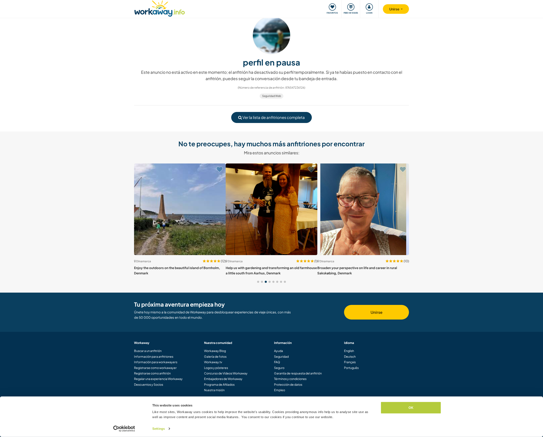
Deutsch (350, 356)
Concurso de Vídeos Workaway (226, 373)
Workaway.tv (213, 362)
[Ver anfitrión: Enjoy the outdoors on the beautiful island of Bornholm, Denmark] (180, 209)
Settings (158, 428)
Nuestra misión (214, 390)
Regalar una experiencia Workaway (158, 379)
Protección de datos (288, 384)
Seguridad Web (271, 96)
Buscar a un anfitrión (148, 351)
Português (351, 368)
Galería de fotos (215, 356)
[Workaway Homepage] (159, 8)
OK (411, 407)
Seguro (279, 368)
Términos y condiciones (290, 379)
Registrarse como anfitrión (152, 373)
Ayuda (278, 351)
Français (350, 362)
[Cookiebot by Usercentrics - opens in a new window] (124, 429)
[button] (258, 282)
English (349, 351)
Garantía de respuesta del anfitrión (298, 373)
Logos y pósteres (216, 368)
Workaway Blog (215, 351)
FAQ (277, 362)
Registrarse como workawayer (155, 368)
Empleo (279, 390)
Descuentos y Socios (148, 384)
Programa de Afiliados (219, 384)
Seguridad (281, 356)
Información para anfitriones (153, 356)
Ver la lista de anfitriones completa (273, 117)
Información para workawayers (155, 362)
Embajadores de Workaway (223, 379)
